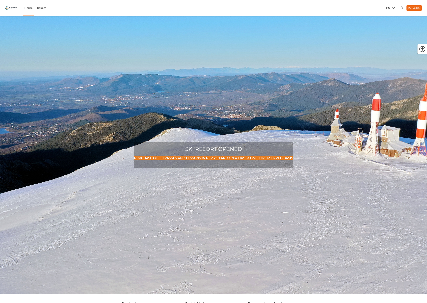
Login (416, 7)
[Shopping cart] (401, 8)
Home (28, 8)
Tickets (41, 8)
